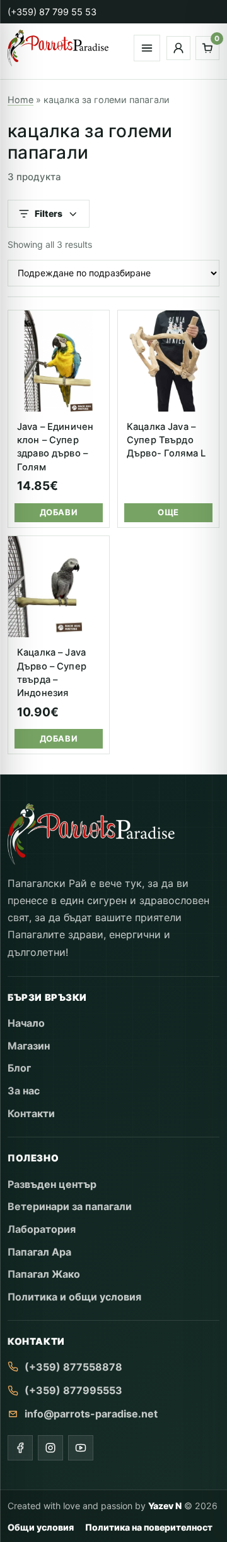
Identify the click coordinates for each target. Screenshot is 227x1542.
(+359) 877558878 (73, 1367)
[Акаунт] (178, 48)
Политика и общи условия (74, 1296)
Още (168, 512)
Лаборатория (42, 1229)
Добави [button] (59, 512)
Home (20, 99)
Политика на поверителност (148, 1527)
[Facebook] (20, 1447)
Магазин (29, 1045)
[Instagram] (50, 1447)
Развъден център (52, 1184)
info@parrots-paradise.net (91, 1413)
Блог (19, 1068)
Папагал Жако (44, 1274)
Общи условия (41, 1527)
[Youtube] (80, 1447)
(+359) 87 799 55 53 (52, 11)
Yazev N (165, 1505)
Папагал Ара (39, 1251)
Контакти (31, 1113)
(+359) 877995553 (73, 1390)
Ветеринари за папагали (70, 1206)
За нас (24, 1090)
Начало (26, 1023)
